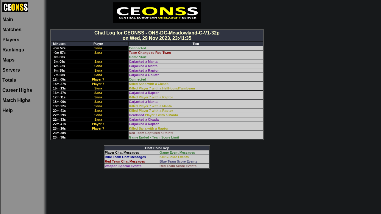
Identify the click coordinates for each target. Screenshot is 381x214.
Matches (11, 29)
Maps (8, 59)
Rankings (13, 49)
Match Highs (16, 100)
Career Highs (17, 90)
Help (7, 110)
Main (7, 19)
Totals (9, 80)
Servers (11, 70)
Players (10, 39)
